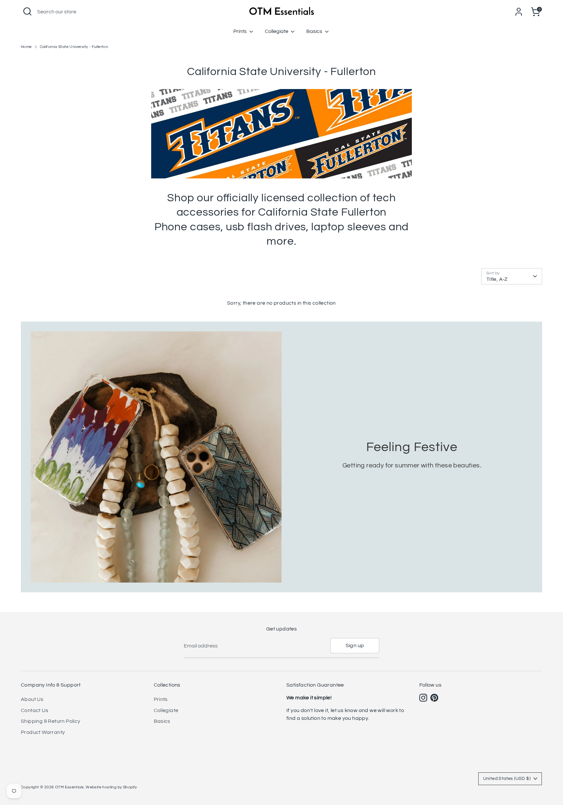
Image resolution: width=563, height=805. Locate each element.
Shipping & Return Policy (50, 721)
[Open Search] (27, 11)
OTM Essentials (69, 787)
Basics (314, 31)
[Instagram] (423, 698)
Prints (240, 31)
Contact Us (34, 710)
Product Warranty (43, 732)
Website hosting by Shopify (111, 787)
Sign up (355, 645)
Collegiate (277, 31)
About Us (32, 699)
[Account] (518, 11)
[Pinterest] (434, 698)
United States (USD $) (506, 778)
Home (26, 47)
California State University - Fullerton (74, 47)
